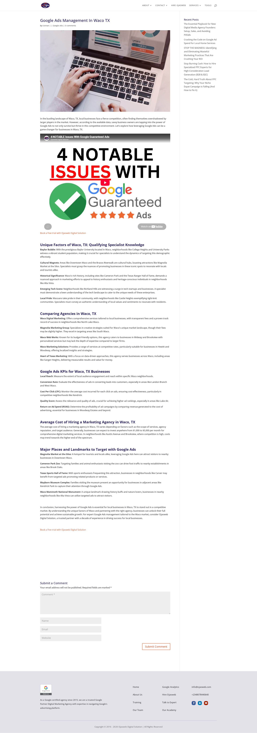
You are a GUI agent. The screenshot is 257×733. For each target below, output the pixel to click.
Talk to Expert (169, 702)
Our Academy (169, 710)
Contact (160, 5)
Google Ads (58, 25)
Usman (46, 25)
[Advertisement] (105, 550)
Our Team (138, 710)
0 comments (70, 25)
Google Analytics (170, 687)
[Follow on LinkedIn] (200, 703)
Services (194, 5)
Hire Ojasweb (178, 5)
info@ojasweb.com (201, 687)
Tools (208, 5)
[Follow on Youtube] (206, 703)
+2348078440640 (200, 694)
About (145, 5)
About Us (137, 694)
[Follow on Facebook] (194, 703)
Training (137, 702)
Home (136, 687)
